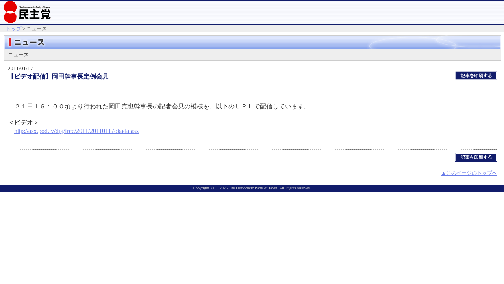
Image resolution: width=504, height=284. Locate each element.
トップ (13, 29)
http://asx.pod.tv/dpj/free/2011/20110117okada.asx (76, 130)
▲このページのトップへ (469, 173)
